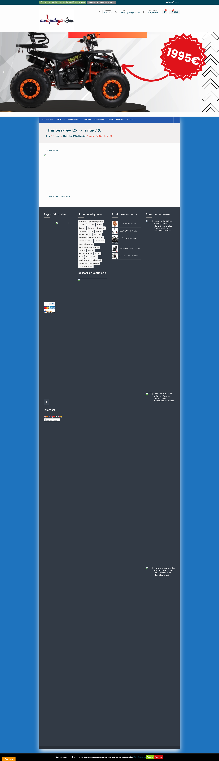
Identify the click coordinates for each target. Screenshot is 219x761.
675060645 (108, 12)
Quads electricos (91, 257)
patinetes (82, 250)
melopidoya (53, 151)
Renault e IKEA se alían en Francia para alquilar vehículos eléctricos (164, 397)
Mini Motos (82, 237)
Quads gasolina (84, 260)
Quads (81, 257)
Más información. (139, 757)
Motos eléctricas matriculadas (89, 247)
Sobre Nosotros (74, 120)
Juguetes (99, 231)
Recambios (83, 263)
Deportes (82, 228)
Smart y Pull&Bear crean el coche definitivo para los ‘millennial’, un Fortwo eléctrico (163, 226)
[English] (49, 417)
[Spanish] (61, 417)
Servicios (87, 120)
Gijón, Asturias (153, 12)
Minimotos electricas (96, 237)
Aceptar (150, 757)
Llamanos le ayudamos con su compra (102, 2)
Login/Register (173, 2)
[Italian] (56, 417)
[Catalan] (47, 417)
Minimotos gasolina (85, 241)
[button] (109, 72)
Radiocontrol (96, 260)
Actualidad (120, 120)
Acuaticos (82, 221)
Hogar (91, 231)
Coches (99, 225)
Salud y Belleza (94, 263)
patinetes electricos (85, 254)
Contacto (130, 120)
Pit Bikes (97, 254)
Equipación (82, 231)
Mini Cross (97, 234)
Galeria (110, 120)
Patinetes (91, 250)
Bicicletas (82, 225)
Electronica (100, 228)
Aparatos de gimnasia (95, 221)
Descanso (91, 228)
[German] (54, 417)
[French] (52, 417)
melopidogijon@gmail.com (130, 12)
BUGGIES (91, 225)
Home (62, 120)
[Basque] (45, 417)
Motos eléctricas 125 (86, 244)
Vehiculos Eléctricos (85, 266)
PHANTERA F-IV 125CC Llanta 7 (60, 197)
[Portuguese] (59, 417)
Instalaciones (99, 120)
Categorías (49, 119)
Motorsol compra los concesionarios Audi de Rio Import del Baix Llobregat (164, 571)
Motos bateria (99, 241)
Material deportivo (85, 234)
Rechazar (158, 757)
